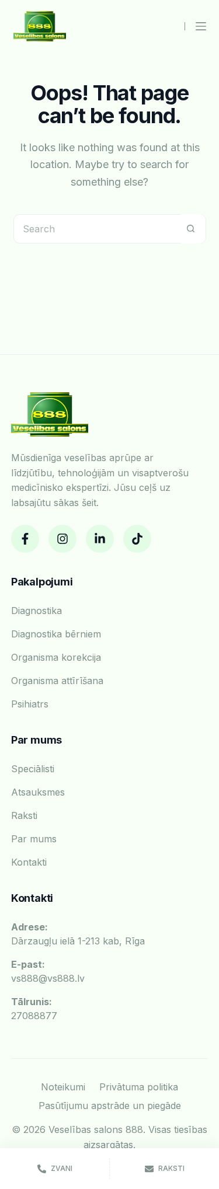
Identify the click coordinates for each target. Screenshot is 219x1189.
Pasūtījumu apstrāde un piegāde (110, 1105)
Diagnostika (36, 610)
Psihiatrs (29, 704)
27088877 (34, 1008)
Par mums (34, 839)
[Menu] (201, 26)
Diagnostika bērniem (56, 634)
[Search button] (191, 228)
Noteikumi (63, 1087)
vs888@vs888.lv (48, 971)
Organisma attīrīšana (57, 680)
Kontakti (29, 862)
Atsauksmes (38, 792)
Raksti (24, 815)
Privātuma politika (138, 1087)
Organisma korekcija (56, 657)
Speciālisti (32, 769)
